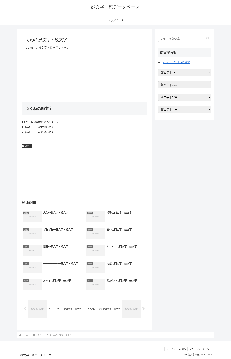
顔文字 (28, 146)
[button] (208, 38)
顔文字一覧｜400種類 (176, 62)
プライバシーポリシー (200, 349)
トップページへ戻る (176, 349)
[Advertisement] (84, 76)
